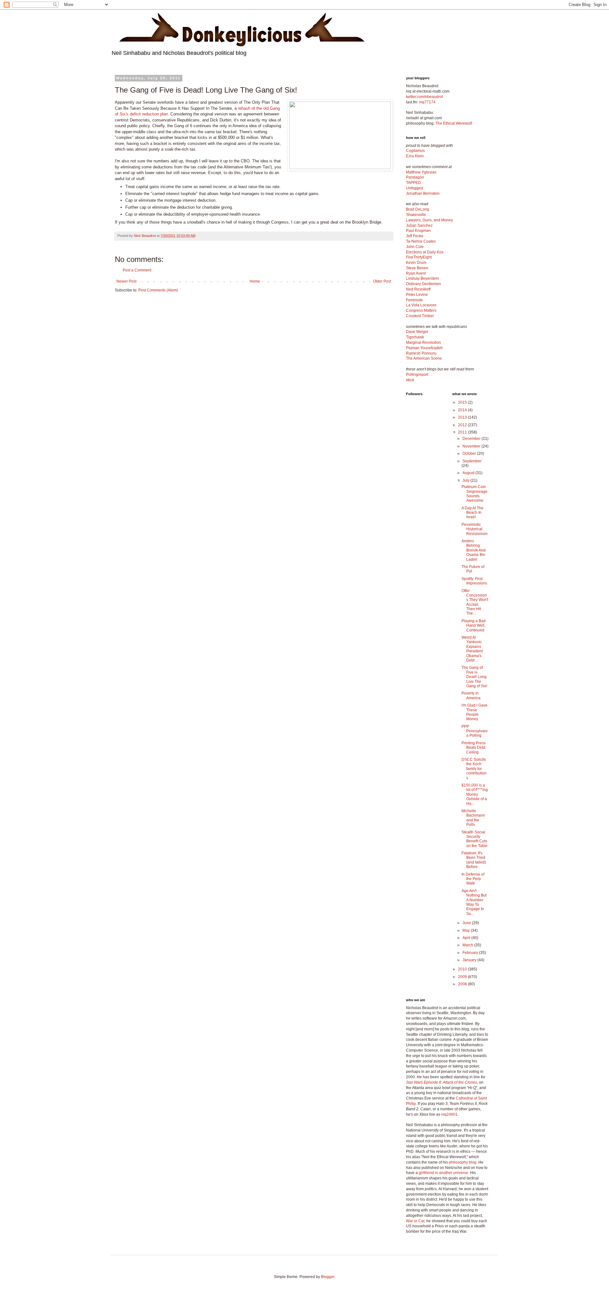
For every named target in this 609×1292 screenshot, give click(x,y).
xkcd (410, 380)
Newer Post (126, 281)
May (466, 930)
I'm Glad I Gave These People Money (475, 712)
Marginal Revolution (423, 342)
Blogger (327, 1277)
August (468, 473)
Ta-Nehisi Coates (421, 241)
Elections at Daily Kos (424, 252)
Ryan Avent (416, 273)
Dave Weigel (417, 332)
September (471, 461)
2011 (463, 432)
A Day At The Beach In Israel (472, 512)
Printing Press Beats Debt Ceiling (474, 747)
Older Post (382, 281)
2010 (463, 969)
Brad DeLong (417, 209)
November (471, 446)
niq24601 (449, 1114)
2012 (463, 425)
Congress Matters (421, 310)
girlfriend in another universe (443, 1173)
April (466, 938)
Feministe (414, 300)
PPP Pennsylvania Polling (475, 731)
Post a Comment (137, 270)
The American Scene (424, 358)
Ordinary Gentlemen (423, 284)
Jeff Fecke (414, 236)
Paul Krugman (418, 230)
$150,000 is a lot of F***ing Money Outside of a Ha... (475, 794)
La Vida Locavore (421, 305)
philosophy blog (462, 1162)
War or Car (415, 1221)
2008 (463, 984)
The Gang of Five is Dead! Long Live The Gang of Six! (474, 676)
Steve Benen (417, 268)
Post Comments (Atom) (158, 290)
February (470, 952)
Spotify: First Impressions (474, 581)
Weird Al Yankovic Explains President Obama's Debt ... (472, 648)
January (469, 960)
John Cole (415, 247)
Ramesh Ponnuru (421, 353)
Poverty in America (471, 695)
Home (255, 281)
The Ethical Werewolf (453, 123)
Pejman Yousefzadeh (424, 348)
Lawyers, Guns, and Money (429, 220)
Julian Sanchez (419, 225)
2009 (463, 977)
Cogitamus (415, 150)
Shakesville (416, 214)
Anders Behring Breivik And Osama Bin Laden (474, 550)
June (467, 923)
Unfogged (414, 188)
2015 (463, 402)
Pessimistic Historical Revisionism (475, 529)
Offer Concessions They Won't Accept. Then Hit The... (475, 602)
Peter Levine (417, 294)
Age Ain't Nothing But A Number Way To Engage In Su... (474, 902)
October (469, 453)
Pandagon (415, 177)
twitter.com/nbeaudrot (424, 97)
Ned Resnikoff (418, 289)
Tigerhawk (415, 337)
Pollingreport (417, 374)
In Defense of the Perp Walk (473, 879)
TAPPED (413, 182)
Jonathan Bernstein (423, 193)
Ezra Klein (415, 156)
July (466, 480)
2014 (463, 410)
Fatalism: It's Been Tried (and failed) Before (474, 860)
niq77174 (427, 102)
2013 (463, 417)
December (471, 438)
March (468, 945)
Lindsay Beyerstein (422, 278)
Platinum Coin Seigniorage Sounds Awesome (475, 494)
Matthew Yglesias (421, 172)
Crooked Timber (420, 316)
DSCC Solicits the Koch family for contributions (474, 768)
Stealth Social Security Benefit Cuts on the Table (475, 839)
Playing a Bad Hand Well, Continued (474, 625)
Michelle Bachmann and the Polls (473, 818)
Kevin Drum (416, 262)
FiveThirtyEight (419, 257)
